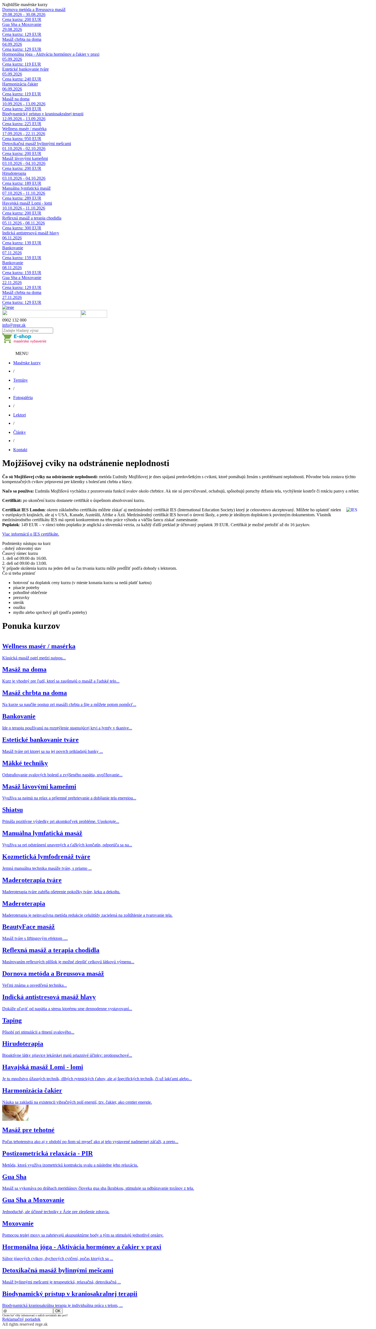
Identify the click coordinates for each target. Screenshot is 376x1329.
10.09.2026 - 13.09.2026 (23, 103)
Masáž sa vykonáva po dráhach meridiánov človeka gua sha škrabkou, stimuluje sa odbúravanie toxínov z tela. (98, 1188)
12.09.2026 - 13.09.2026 (23, 118)
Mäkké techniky (25, 763)
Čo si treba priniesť (19, 573)
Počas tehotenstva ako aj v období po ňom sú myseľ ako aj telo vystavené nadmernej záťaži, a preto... (90, 1141)
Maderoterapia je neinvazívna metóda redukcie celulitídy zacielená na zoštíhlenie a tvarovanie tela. (87, 915)
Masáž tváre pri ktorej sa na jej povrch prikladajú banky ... (52, 751)
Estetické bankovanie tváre (25, 69)
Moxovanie (18, 1223)
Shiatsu (12, 809)
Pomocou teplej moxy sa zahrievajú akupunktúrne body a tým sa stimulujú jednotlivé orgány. (83, 1235)
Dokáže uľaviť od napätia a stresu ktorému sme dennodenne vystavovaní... (67, 1008)
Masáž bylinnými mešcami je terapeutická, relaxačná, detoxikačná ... (61, 1282)
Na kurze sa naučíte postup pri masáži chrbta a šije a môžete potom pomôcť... (69, 704)
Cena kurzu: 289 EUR (21, 198)
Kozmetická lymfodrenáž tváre (46, 856)
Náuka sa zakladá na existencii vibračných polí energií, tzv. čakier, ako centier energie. (77, 1102)
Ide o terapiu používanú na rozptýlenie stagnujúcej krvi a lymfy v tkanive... (67, 728)
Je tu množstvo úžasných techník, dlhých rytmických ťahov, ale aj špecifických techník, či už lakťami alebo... (97, 1078)
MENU (22, 353)
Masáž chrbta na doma (21, 39)
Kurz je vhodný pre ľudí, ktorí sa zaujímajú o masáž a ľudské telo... (60, 681)
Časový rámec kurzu (20, 553)
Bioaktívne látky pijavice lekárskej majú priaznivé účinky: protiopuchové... (67, 1055)
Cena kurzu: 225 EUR (21, 123)
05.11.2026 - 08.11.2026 (23, 223)
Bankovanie (12, 247)
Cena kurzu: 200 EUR (21, 19)
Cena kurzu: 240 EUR (21, 79)
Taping (12, 1020)
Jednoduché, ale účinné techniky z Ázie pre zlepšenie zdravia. (56, 1211)
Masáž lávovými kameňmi (25, 158)
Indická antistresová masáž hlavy (30, 233)
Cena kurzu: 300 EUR (21, 228)
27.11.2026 (12, 297)
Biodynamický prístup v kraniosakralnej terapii (42, 113)
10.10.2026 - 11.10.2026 (23, 208)
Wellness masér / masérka (24, 128)
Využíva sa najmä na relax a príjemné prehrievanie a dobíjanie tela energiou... (69, 798)
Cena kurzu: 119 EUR (21, 64)
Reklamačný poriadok (21, 1319)
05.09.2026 (12, 59)
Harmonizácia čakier (20, 84)
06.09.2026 (12, 89)
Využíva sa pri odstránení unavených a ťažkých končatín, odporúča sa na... (67, 845)
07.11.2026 (12, 252)
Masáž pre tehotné (28, 1129)
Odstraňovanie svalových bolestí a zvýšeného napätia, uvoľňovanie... (62, 774)
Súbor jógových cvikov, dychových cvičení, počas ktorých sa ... (57, 1258)
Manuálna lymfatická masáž (26, 188)
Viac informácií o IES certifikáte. (30, 534)
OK (58, 1311)
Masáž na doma (15, 99)
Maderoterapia (23, 903)
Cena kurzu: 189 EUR (21, 183)
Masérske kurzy (27, 362)
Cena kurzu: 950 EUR (21, 138)
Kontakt (20, 449)
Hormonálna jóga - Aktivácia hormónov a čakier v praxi (50, 54)
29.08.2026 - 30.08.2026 (23, 14)
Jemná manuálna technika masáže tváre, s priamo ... (47, 868)
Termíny (20, 380)
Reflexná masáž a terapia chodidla (31, 218)
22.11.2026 (12, 282)
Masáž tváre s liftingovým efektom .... (35, 938)
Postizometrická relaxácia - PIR (47, 1153)
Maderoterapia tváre (32, 880)
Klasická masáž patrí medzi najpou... (34, 658)
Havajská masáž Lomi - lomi (27, 203)
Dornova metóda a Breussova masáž (34, 9)
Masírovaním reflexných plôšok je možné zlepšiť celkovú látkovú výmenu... (68, 961)
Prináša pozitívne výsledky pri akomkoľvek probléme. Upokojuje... (60, 821)
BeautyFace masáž (28, 926)
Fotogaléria (23, 397)
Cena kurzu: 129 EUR (21, 34)
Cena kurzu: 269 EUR (21, 108)
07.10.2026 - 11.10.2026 (23, 193)
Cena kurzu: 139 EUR (21, 242)
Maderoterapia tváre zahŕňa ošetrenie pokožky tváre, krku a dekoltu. (61, 891)
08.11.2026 (12, 267)
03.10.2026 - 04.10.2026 (23, 163)
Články (19, 432)
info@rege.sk (14, 325)
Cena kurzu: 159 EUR (21, 257)
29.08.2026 (12, 29)
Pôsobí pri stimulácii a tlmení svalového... (38, 1032)
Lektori (19, 415)
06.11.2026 (12, 238)
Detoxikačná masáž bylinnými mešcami (36, 143)
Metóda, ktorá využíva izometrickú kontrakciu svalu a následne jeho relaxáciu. (70, 1165)
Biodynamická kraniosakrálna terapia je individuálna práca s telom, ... (62, 1305)
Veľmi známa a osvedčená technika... (34, 985)
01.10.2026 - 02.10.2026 (23, 148)
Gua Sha (14, 1176)
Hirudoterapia (14, 173)
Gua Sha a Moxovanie (21, 24)
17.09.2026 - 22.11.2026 (23, 133)
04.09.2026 (12, 44)
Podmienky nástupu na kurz (26, 543)
